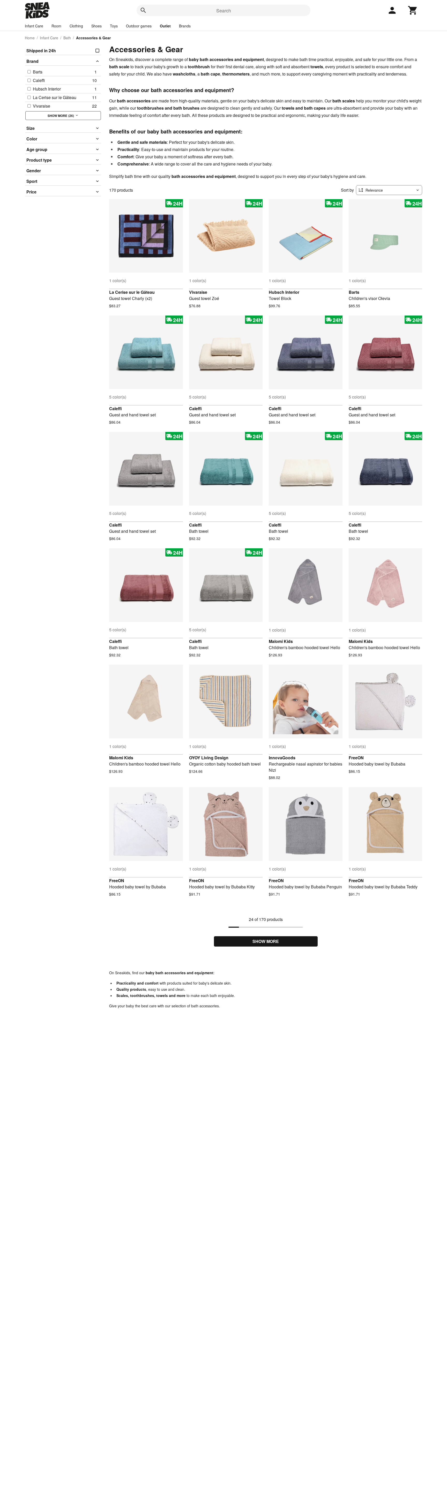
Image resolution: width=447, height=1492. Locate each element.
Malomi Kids (281, 641)
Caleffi (115, 408)
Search (223, 10)
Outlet (165, 25)
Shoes (96, 25)
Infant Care (34, 25)
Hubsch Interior (284, 292)
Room (56, 25)
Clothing (76, 25)
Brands (185, 25)
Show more (265, 941)
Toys (114, 25)
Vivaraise (198, 292)
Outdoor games (139, 25)
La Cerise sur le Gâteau (132, 292)
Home (30, 37)
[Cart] (413, 10)
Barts (354, 292)
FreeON (356, 758)
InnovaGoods (282, 758)
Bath (67, 37)
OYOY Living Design (208, 758)
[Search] (143, 10)
